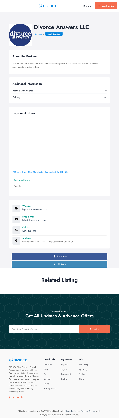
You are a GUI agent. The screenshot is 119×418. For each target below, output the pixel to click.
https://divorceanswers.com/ (35, 209)
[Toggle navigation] (4, 6)
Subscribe (94, 329)
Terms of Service (88, 411)
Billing (81, 378)
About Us (48, 364)
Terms (46, 383)
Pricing (82, 374)
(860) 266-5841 (29, 230)
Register (64, 364)
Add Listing (108, 6)
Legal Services (54, 33)
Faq (45, 374)
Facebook (62, 256)
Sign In (64, 369)
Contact (47, 378)
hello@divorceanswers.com (34, 220)
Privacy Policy (50, 388)
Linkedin (62, 264)
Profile (64, 378)
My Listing (83, 369)
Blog (46, 369)
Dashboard (66, 374)
